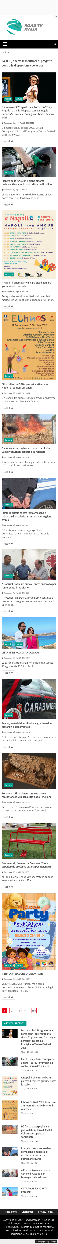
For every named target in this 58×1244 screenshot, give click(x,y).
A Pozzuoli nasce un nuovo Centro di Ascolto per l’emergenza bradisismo (36, 1174)
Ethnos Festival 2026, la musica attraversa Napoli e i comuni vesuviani (25, 386)
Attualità (9, 172)
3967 (34, 1010)
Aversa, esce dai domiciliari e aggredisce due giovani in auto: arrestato (27, 725)
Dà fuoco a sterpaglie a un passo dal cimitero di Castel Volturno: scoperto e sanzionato (28, 450)
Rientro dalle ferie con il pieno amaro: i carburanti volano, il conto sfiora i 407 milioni (27, 182)
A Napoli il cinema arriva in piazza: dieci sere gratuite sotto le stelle (38, 1081)
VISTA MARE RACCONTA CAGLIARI (20, 652)
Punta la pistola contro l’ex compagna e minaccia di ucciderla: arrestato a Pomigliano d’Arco (27, 516)
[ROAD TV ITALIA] (24, 27)
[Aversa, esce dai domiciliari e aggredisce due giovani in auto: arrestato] (29, 699)
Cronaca (8, 440)
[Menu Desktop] (5, 44)
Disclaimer (27, 1211)
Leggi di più (8, 141)
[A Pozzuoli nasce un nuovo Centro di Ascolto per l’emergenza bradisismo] (29, 564)
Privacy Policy (45, 1211)
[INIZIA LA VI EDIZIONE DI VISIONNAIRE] (29, 931)
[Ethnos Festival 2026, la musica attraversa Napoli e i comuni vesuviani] (29, 346)
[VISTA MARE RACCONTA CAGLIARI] (29, 633)
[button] (55, 44)
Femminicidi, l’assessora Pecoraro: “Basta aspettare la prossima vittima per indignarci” (27, 865)
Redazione (11, 1211)
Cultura (18, 98)
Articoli (8, 98)
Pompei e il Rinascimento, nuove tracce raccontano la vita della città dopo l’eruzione (26, 795)
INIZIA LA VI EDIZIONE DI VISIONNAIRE (22, 973)
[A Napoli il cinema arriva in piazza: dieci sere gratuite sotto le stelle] (29, 244)
